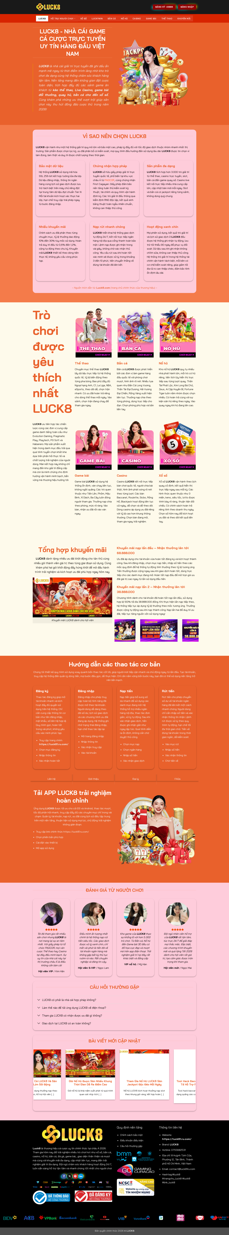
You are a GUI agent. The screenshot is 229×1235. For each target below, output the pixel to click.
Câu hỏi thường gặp (131, 1146)
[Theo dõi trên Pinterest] (75, 1176)
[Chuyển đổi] (39, 1000)
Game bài (151, 18)
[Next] (197, 632)
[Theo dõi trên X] (69, 1176)
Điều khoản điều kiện (131, 1140)
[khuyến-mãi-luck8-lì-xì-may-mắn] (168, 630)
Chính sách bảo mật (131, 1134)
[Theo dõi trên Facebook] (64, 1176)
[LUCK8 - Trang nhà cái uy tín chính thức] (48, 7)
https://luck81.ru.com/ (176, 1139)
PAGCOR (109, 180)
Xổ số (83, 18)
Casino (137, 18)
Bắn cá (112, 18)
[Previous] (116, 632)
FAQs (178, 778)
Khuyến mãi (184, 18)
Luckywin (97, 18)
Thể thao (166, 18)
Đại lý (135, 778)
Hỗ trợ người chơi (62, 18)
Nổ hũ (124, 18)
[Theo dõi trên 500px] (80, 1176)
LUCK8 (42, 18)
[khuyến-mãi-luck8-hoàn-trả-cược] (126, 630)
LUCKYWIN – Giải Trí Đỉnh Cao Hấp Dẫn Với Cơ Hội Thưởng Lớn (45, 1082)
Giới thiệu (93, 778)
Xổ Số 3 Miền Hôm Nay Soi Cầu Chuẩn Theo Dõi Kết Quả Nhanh (153, 1082)
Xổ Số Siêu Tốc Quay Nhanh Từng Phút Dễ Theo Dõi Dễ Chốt (99, 1082)
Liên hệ (51, 778)
